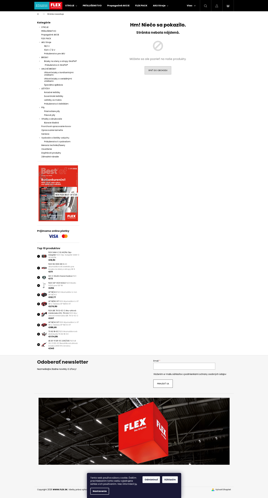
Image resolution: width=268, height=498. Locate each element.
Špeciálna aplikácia (53, 84)
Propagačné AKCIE (50, 34)
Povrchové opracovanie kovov (56, 126)
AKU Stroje (46, 42)
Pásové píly (49, 115)
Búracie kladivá (51, 122)
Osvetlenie (46, 149)
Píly (43, 107)
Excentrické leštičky (53, 96)
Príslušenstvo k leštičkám (56, 103)
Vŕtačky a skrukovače (51, 118)
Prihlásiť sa (163, 383)
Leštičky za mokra (52, 100)
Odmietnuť (151, 479)
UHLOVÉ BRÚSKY (48, 68)
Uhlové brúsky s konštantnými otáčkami (58, 73)
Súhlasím (170, 479)
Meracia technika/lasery (53, 145)
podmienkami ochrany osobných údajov (205, 374)
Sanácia (45, 134)
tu (135, 484)
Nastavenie (100, 491)
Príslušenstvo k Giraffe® (56, 65)
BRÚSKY (44, 57)
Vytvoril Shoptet (223, 489)
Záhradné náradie (50, 156)
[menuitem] (71, 5)
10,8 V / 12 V (49, 50)
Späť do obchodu (157, 70)
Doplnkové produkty (51, 152)
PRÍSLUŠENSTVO (48, 31)
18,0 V (47, 46)
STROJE (45, 27)
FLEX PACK (46, 38)
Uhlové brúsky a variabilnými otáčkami (58, 79)
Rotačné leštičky (52, 92)
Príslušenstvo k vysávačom (57, 141)
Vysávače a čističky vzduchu (55, 137)
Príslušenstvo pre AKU (54, 53)
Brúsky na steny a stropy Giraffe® (60, 61)
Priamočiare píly (52, 111)
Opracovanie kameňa (52, 130)
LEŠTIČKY (45, 88)
